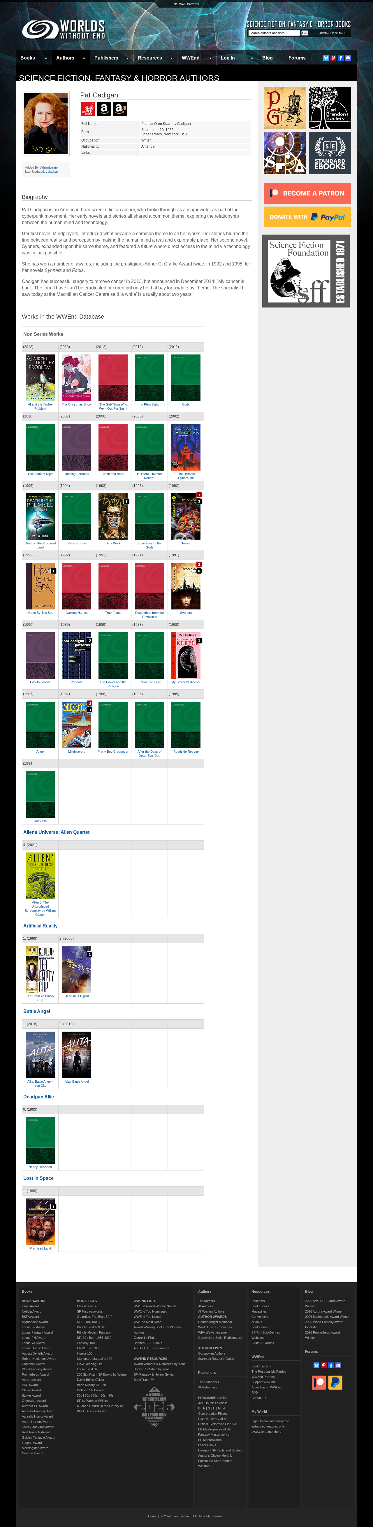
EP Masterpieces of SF (214, 1429)
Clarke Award (31, 1390)
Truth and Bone (113, 474)
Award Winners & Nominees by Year (159, 1364)
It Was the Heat (150, 682)
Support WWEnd (263, 1382)
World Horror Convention (215, 1327)
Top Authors (206, 1301)
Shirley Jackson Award (38, 1427)
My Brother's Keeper (185, 682)
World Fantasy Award (37, 1369)
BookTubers (260, 1306)
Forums (297, 57)
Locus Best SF (87, 1369)
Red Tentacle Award (36, 1432)
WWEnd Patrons (263, 1377)
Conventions (260, 1316)
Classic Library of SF (213, 1419)
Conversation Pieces (213, 1413)
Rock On (40, 821)
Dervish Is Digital (77, 996)
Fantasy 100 (86, 1343)
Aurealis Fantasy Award (38, 1411)
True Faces (113, 612)
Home (152, 1516)
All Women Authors (211, 1311)
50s (79, 1395)
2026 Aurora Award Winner (324, 1311)
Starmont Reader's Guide (216, 1358)
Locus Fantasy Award (37, 1332)
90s (111, 1395)
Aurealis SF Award (35, 1406)
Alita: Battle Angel (77, 1081)
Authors (65, 57)
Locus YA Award (33, 1343)
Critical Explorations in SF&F (218, 1424)
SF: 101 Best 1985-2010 (94, 1337)
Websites (258, 1337)
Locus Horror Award (36, 1348)
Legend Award (32, 1442)
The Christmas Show (77, 404)
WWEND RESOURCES (150, 1358)
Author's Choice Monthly (215, 1455)
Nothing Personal (77, 474)
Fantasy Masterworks (213, 1434)
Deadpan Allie (38, 1096)
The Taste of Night (40, 474)
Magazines (259, 1311)
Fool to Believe (40, 682)
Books (27, 57)
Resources (150, 57)
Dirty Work (113, 543)
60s (87, 1395)
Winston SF (206, 1466)
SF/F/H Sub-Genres (265, 1332)
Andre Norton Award (36, 1421)
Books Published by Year (151, 1369)
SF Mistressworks (90, 1311)
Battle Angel (36, 1011)
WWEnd (191, 57)
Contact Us (259, 1398)
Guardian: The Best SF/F (94, 1316)
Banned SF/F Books (148, 1343)
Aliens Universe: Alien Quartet (56, 832)
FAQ (254, 1392)
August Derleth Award (37, 1353)
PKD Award (30, 1385)
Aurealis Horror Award (37, 1416)
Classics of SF (87, 1306)
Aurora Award (31, 1379)
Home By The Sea (40, 612)
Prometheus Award (35, 1374)
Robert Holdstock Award (39, 1358)
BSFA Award (30, 1316)
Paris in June (77, 543)
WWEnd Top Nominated (150, 1311)
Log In (228, 57)
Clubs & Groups (262, 1343)
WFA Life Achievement (213, 1332)
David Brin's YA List (90, 1379)
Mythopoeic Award (35, 1322)
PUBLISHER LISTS (212, 1398)
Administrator (49, 167)
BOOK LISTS (87, 1301)
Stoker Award (31, 1395)
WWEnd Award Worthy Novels (155, 1306)
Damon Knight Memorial (215, 1322)
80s (103, 1395)
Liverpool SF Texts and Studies (220, 1450)
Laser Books (207, 1445)
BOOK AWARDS (34, 1301)
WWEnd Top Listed (147, 1316)
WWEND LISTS (145, 1301)
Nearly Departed (40, 1167)
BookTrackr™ (144, 1379)
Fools (186, 543)
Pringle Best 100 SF (91, 1327)
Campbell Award (33, 1364)
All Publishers (207, 1387)
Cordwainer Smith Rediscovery (220, 1337)
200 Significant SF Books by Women (102, 1374)
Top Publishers (208, 1382)
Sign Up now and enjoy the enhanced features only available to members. (270, 1426)
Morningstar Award (35, 1448)
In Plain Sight (149, 404)
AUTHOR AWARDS (212, 1316)
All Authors (205, 1306)
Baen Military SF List (91, 1385)
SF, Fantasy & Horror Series (154, 1374)
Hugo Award (30, 1306)
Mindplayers (76, 751)
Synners (186, 612)
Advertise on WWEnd (266, 1387)
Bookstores (259, 1327)
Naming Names (77, 612)
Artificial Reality (40, 925)
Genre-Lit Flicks (145, 1337)
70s (95, 1395)
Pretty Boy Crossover (113, 751)
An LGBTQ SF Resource (151, 1348)
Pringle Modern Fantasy (94, 1332)
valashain (52, 171)
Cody (186, 404)
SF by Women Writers (92, 1400)
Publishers (106, 57)
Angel (40, 751)
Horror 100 (84, 1353)
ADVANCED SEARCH (332, 33)
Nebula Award (31, 1311)
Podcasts (258, 1301)
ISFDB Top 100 (87, 1348)
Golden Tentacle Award (38, 1437)
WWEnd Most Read (147, 1322)
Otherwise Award (34, 1400)
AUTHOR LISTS (210, 1348)
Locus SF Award (33, 1327)
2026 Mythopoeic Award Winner (327, 1316)
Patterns (77, 682)
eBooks (256, 1322)
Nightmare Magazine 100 (94, 1358)
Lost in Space (38, 1178)
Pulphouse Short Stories (215, 1461)
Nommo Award (32, 1453)
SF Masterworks (210, 1440)
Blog (267, 57)
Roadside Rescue (186, 751)
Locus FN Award (33, 1337)
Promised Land (40, 1248)
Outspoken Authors (212, 1353)
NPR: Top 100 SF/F (91, 1322)
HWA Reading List (89, 1364)
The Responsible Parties (268, 1371)
